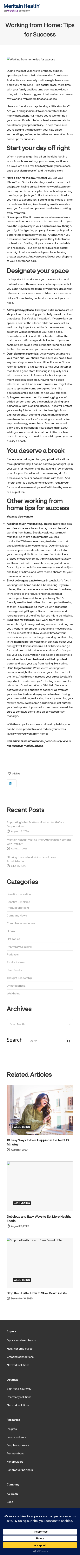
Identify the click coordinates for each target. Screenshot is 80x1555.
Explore (11, 1331)
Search (15, 1040)
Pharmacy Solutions (19, 946)
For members (15, 1453)
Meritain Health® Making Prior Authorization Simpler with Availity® (39, 842)
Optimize (12, 1379)
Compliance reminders (21, 923)
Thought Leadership (19, 978)
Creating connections (20, 1357)
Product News (16, 962)
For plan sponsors (18, 1445)
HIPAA (11, 931)
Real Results (14, 970)
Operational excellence (21, 1340)
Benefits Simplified (18, 902)
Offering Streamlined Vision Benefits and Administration (32, 859)
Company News (17, 915)
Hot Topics (13, 939)
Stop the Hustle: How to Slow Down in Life (37, 1293)
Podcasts (13, 954)
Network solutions (18, 1365)
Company (13, 1484)
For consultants (16, 1437)
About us (12, 1493)
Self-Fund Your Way (19, 1388)
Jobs (10, 1502)
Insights (12, 1429)
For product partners (20, 1470)
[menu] (74, 8)
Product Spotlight (18, 907)
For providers (15, 1461)
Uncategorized (16, 985)
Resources (13, 1419)
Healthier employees (19, 1348)
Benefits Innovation (19, 894)
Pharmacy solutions (19, 1397)
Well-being (13, 993)
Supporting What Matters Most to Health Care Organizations (35, 824)
